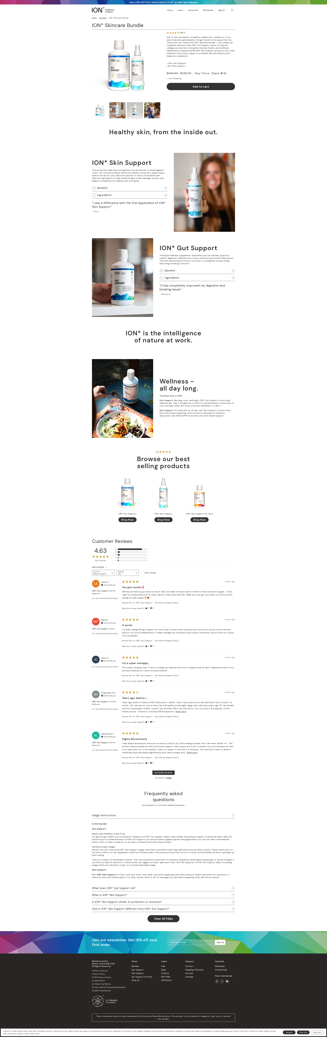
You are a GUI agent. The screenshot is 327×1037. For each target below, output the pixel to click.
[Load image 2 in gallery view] (117, 110)
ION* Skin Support (163, 514)
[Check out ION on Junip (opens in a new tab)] (169, 778)
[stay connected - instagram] (222, 981)
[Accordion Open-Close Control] (165, 188)
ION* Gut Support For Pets (199, 514)
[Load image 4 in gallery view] (152, 110)
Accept (289, 1032)
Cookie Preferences (101, 990)
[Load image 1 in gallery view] (100, 110)
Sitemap (189, 977)
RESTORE (165, 977)
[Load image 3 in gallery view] (135, 110)
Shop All (135, 980)
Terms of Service (100, 970)
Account (189, 973)
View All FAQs (163, 919)
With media (150, 572)
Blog (163, 970)
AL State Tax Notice (101, 984)
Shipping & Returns (194, 970)
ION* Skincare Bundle (118, 18)
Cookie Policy (98, 980)
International (221, 970)
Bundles (103, 18)
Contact (189, 966)
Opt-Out (303, 1032)
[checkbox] (152, 572)
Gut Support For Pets (142, 977)
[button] (170, 9)
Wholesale (220, 966)
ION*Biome (166, 980)
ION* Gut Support (188, 2)
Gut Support (138, 970)
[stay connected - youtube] (227, 981)
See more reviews (163, 773)
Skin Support (138, 973)
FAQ (163, 966)
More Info (317, 1032)
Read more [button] (181, 711)
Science (165, 973)
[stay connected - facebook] (217, 981)
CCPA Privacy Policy (101, 977)
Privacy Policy (98, 974)
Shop (94, 18)
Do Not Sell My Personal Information (109, 987)
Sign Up (220, 942)
